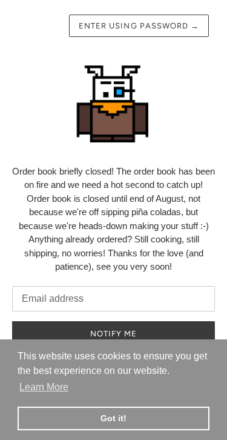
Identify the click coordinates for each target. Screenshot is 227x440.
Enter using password (139, 25)
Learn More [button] (43, 387)
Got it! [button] (113, 418)
